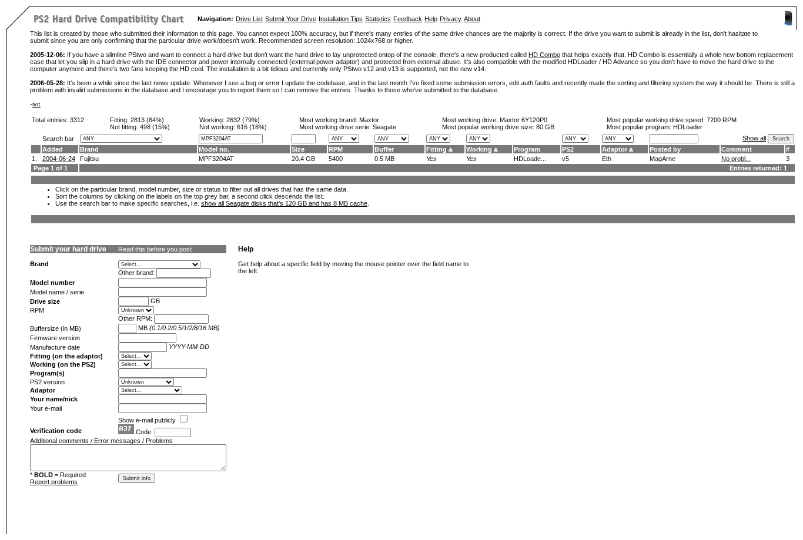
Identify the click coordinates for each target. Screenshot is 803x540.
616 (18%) (252, 126)
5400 (336, 158)
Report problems (54, 481)
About (472, 18)
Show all (754, 138)
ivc (36, 104)
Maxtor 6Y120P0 (523, 119)
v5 (565, 158)
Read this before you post (155, 249)
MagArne (662, 158)
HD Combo (544, 54)
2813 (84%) (147, 119)
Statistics (378, 18)
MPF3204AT (216, 158)
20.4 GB (303, 158)
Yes (431, 158)
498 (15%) (155, 126)
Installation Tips (341, 18)
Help (430, 18)
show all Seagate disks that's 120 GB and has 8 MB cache (284, 203)
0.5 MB (384, 158)
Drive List (249, 18)
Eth (606, 158)
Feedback (407, 18)
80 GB (545, 126)
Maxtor (369, 119)
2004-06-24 (58, 158)
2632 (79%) (243, 119)
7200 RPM (722, 119)
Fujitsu (89, 158)
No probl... (736, 158)
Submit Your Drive (290, 18)
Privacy (450, 18)
